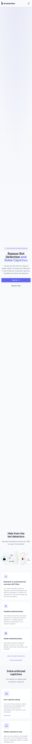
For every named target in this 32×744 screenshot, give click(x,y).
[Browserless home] (8, 3)
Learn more (7, 715)
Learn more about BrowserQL (16, 656)
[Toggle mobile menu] (29, 3)
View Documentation (16, 660)
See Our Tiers (16, 286)
